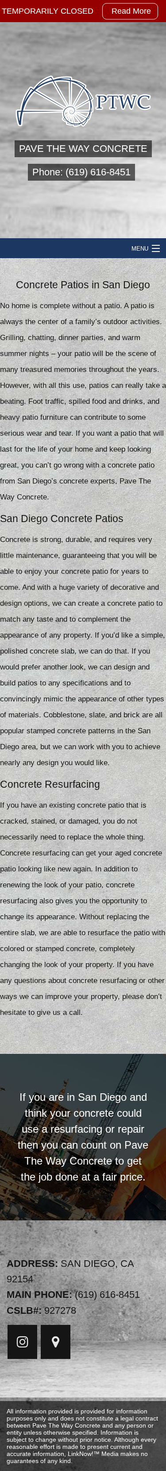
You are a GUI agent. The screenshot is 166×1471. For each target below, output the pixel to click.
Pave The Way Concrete (83, 148)
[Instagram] (22, 1344)
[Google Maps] (55, 1344)
